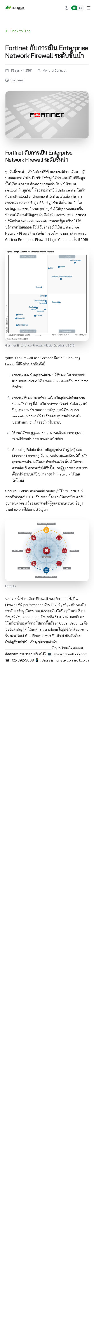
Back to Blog (20, 31)
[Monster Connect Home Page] (15, 8)
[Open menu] (88, 7)
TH (74, 8)
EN (80, 8)
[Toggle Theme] (67, 8)
